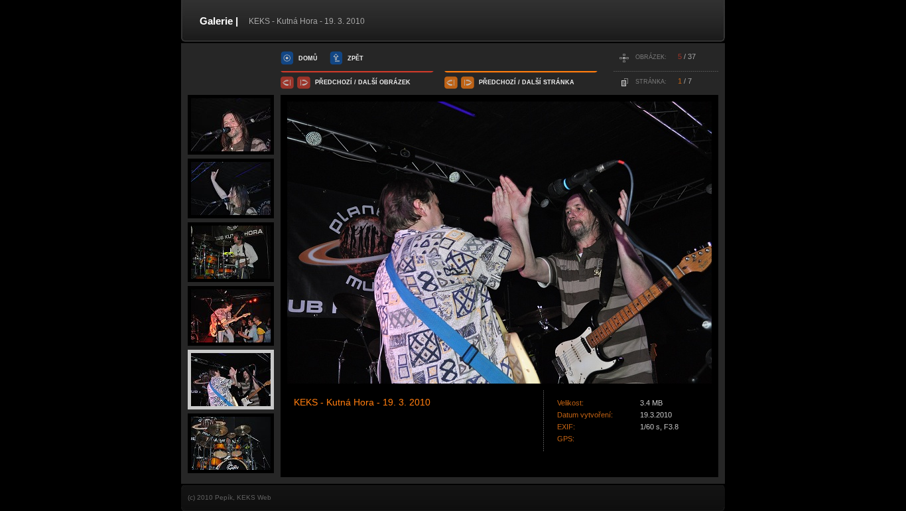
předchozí (333, 82)
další (367, 82)
